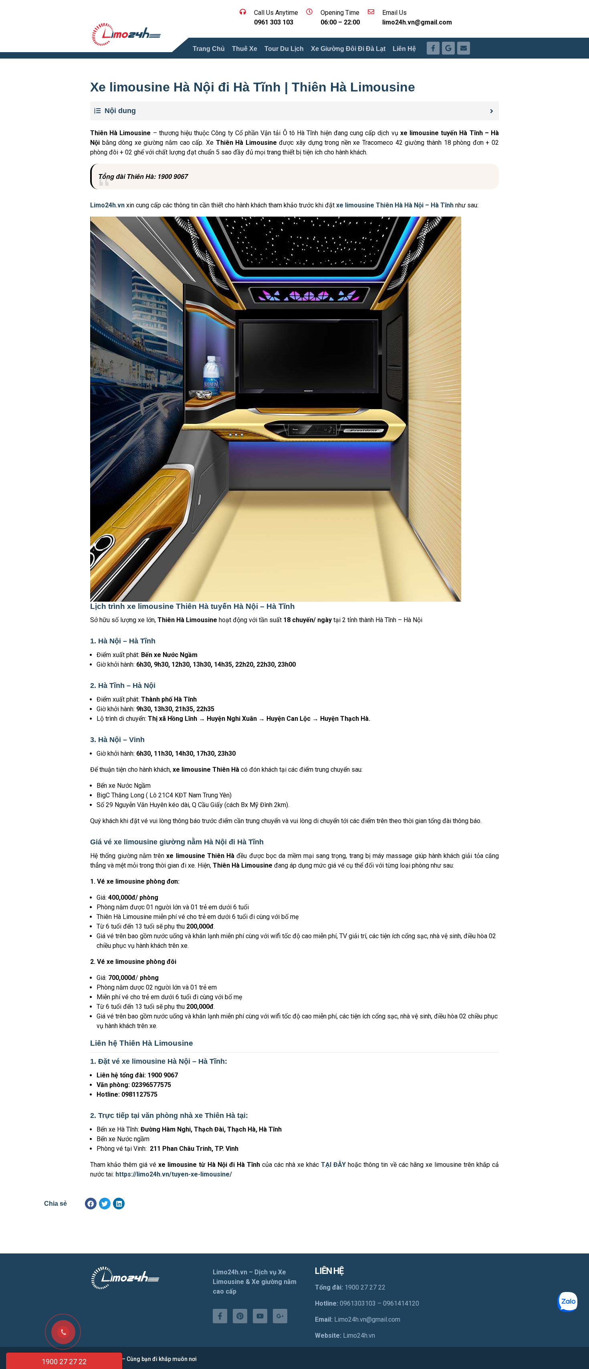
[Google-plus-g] (280, 1316)
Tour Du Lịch (284, 48)
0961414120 (401, 1303)
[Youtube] (260, 1316)
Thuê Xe (244, 48)
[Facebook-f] (220, 1316)
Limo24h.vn (359, 1335)
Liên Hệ (404, 48)
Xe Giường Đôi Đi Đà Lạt (348, 48)
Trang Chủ (209, 48)
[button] (91, 1203)
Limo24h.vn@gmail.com (367, 1319)
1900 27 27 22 (64, 1361)
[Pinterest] (240, 1316)
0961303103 (358, 1303)
